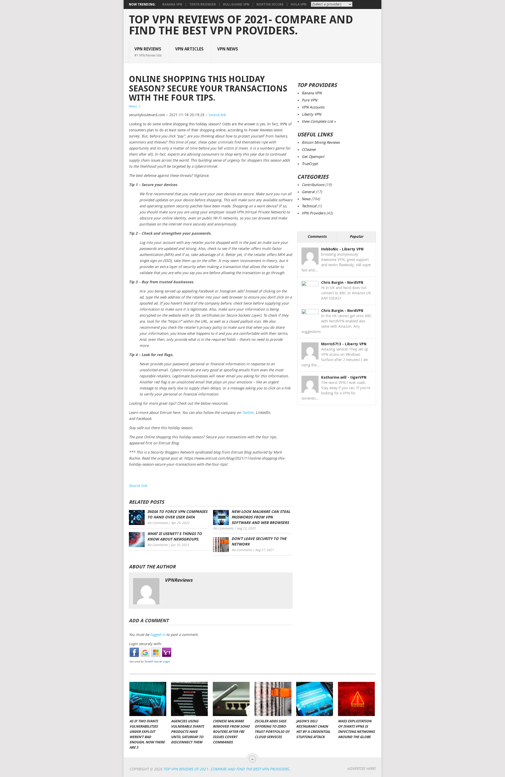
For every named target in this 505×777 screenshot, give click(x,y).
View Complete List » (319, 121)
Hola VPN (298, 4)
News (133, 106)
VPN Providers (313, 213)
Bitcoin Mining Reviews (321, 142)
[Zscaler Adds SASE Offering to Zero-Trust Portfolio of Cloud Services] (273, 699)
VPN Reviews (147, 52)
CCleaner (309, 149)
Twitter (248, 412)
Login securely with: (145, 644)
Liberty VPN (311, 114)
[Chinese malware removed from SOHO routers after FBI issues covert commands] (231, 699)
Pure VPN (309, 100)
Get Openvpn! (313, 157)
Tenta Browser (202, 4)
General (308, 192)
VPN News (227, 49)
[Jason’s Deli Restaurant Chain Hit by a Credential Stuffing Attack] (314, 699)
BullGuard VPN (236, 4)
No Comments (157, 523)
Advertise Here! (361, 768)
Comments (317, 236)
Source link (217, 115)
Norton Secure (270, 4)
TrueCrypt (310, 164)
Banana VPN (172, 4)
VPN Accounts (313, 107)
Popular (356, 236)
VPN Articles (189, 49)
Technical (309, 206)
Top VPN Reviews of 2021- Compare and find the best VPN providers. (241, 25)
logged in (157, 634)
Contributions (313, 185)
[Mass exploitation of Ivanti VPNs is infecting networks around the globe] (356, 699)
